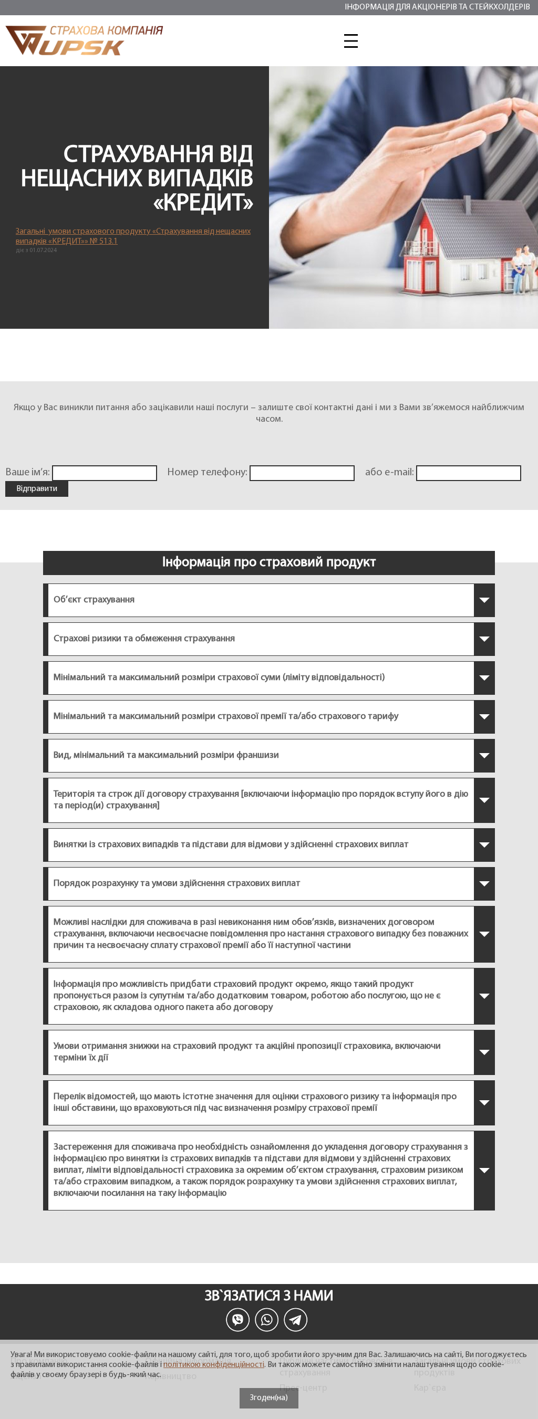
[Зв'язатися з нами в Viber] (238, 1320)
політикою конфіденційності (213, 1365)
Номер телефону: (209, 472)
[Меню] (351, 41)
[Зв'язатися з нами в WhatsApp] (267, 1320)
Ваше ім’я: (28, 472)
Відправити (36, 489)
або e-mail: (390, 472)
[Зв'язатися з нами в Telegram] (296, 1320)
